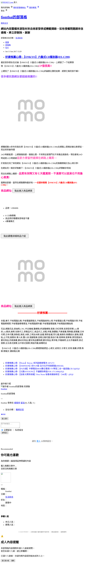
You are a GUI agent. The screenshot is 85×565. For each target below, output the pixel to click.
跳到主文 (4, 23)
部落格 (8, 45)
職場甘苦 (20, 410)
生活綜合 (19, 38)
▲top (3, 414)
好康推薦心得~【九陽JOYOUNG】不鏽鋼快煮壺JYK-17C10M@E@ (34, 371)
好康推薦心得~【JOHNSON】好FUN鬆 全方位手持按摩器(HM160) (34, 366)
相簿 (7, 42)
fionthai (4, 389)
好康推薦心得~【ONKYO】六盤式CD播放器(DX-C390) (37, 57)
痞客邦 (17, 403)
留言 (23, 403)
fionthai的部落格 (14, 17)
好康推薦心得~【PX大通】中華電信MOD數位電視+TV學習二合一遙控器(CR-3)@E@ (42, 369)
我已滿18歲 (5, 560)
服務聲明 (63, 532)
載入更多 (5, 418)
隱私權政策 (55, 532)
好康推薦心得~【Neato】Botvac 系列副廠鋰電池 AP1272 (29, 363)
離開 (12, 560)
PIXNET (25, 532)
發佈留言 (5, 433)
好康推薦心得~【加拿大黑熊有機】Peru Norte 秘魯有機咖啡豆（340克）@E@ (39, 374)
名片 (7, 48)
